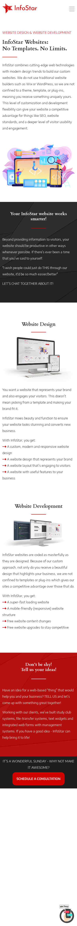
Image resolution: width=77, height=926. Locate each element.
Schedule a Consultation (38, 779)
